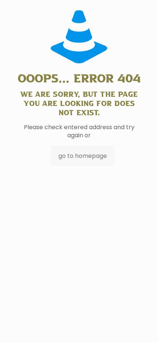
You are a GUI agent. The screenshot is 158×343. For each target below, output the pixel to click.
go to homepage (82, 156)
